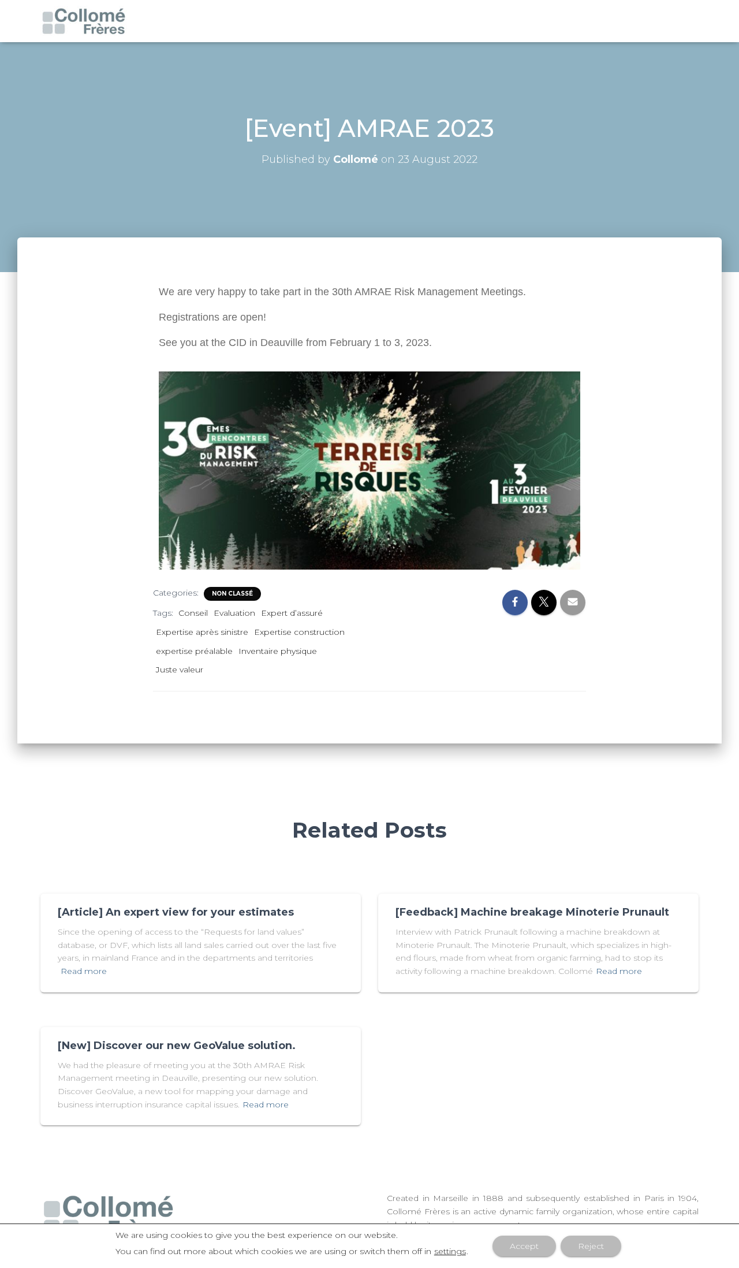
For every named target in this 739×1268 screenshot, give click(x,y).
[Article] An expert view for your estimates (176, 912)
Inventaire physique (277, 651)
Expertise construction (299, 632)
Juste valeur (179, 669)
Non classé (232, 593)
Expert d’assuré (292, 613)
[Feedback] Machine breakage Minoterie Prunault (532, 912)
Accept (524, 1246)
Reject (591, 1246)
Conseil (193, 613)
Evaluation (234, 613)
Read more (84, 971)
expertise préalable (194, 651)
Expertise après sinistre (202, 632)
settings (450, 1251)
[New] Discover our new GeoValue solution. (177, 1045)
